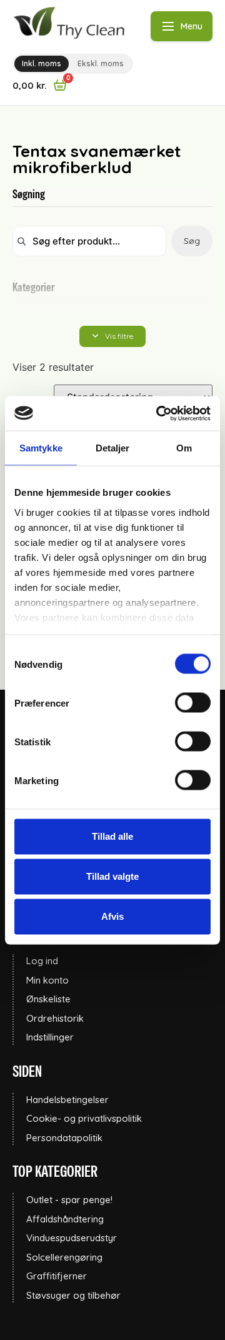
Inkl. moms (41, 63)
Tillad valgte (112, 876)
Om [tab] (184, 448)
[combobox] (89, 241)
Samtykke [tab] (40, 448)
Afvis (112, 916)
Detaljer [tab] (113, 448)
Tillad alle (112, 836)
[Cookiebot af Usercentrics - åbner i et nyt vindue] (159, 413)
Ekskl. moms (101, 63)
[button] (112, 336)
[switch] (193, 703)
